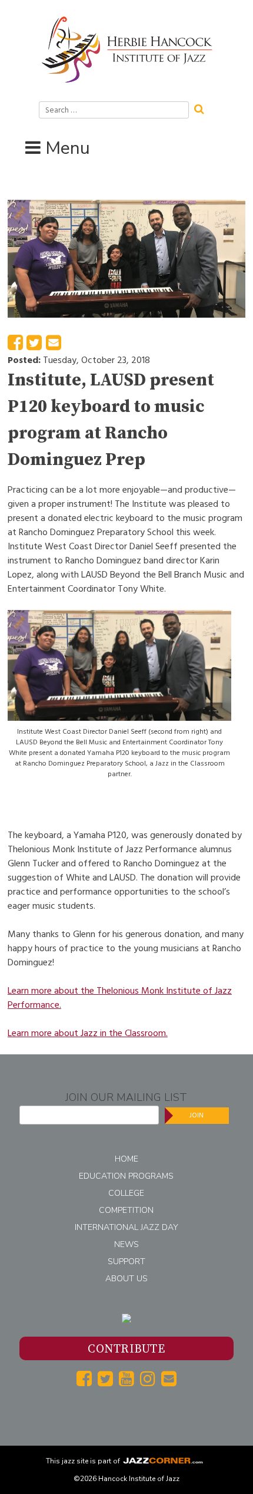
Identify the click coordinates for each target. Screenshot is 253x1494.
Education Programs (126, 1176)
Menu (67, 148)
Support (126, 1261)
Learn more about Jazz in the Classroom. (88, 1033)
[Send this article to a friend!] (53, 346)
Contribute (126, 1349)
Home (126, 1159)
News (126, 1244)
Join (196, 1115)
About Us (126, 1278)
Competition (126, 1210)
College (126, 1193)
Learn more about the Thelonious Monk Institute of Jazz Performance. (120, 998)
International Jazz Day (126, 1227)
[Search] (203, 107)
